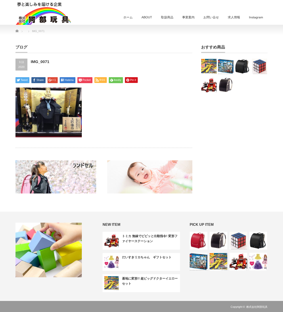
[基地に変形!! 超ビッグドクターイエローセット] (209, 66)
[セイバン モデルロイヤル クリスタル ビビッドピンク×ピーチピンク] (198, 240)
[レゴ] (225, 66)
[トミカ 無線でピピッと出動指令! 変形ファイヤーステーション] (209, 85)
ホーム (128, 17)
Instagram (256, 17)
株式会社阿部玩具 (257, 306)
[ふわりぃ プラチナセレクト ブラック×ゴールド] (225, 85)
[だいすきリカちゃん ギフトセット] (258, 261)
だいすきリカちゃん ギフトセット (147, 257)
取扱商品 (167, 17)
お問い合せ (211, 17)
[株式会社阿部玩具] (43, 13)
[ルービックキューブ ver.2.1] (259, 66)
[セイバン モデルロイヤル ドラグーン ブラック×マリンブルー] (242, 66)
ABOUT (147, 17)
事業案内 (188, 17)
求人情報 (234, 17)
